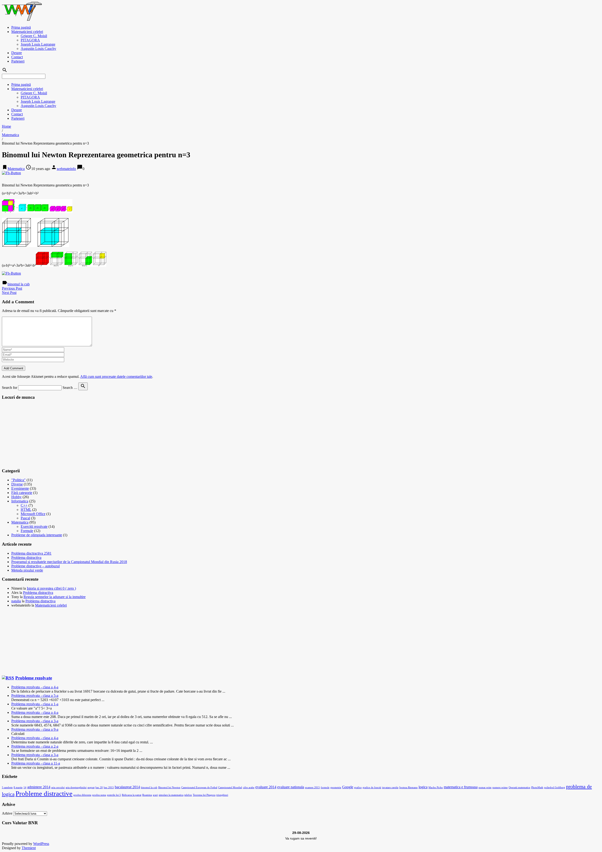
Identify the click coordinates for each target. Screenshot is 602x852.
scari (155, 795)
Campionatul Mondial (230, 787)
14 (25, 787)
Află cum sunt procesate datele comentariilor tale (116, 377)
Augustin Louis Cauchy (38, 49)
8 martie (18, 787)
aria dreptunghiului (76, 787)
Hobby (16, 497)
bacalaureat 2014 (127, 787)
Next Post (9, 293)
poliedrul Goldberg (554, 787)
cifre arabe (248, 787)
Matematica (10, 135)
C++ (24, 505)
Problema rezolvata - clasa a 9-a (34, 729)
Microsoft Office (33, 514)
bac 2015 (109, 787)
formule (325, 787)
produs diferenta (82, 795)
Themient (29, 848)
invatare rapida (390, 787)
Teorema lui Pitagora (204, 795)
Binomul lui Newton (169, 787)
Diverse (17, 484)
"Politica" (18, 480)
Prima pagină (21, 27)
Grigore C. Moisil (34, 36)
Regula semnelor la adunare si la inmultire (55, 597)
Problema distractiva (26, 558)
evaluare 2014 (265, 787)
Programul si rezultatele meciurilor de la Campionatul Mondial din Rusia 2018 (69, 562)
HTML (26, 510)
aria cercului (58, 787)
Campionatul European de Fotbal (199, 787)
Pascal (25, 518)
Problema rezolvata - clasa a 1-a (34, 704)
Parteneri (17, 61)
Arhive (7, 813)
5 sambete (7, 787)
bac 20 (99, 787)
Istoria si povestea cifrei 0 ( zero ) (51, 588)
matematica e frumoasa (461, 787)
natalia (16, 601)
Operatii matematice (519, 787)
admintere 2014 (38, 787)
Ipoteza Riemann (408, 787)
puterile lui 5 (114, 795)
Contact (17, 57)
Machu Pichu (435, 787)
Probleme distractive (44, 793)
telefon (188, 795)
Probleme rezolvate (33, 677)
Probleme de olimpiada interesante (36, 535)
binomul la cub (19, 284)
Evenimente (20, 488)
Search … (70, 388)
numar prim (485, 787)
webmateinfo (66, 169)
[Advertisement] (37, 433)
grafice (358, 787)
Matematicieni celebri (27, 32)
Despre (16, 53)
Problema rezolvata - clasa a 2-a (34, 746)
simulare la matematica (171, 795)
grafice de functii (372, 787)
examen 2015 (312, 787)
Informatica (19, 501)
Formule (27, 531)
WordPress (41, 844)
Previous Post (12, 288)
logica (423, 787)
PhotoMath (537, 787)
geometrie (335, 787)
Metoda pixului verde (27, 570)
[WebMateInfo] (22, 19)
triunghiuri (222, 795)
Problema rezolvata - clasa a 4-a (34, 687)
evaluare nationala (290, 787)
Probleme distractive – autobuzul (35, 566)
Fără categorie (21, 493)
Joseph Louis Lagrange (38, 44)
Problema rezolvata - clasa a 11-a (35, 763)
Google (347, 787)
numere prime (500, 787)
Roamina (147, 795)
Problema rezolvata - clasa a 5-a (34, 696)
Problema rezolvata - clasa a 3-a (34, 721)
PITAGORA (30, 40)
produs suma (99, 795)
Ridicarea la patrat (131, 795)
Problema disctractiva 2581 (31, 553)
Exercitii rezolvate (34, 527)
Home (6, 126)
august (91, 787)
